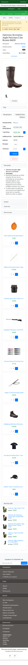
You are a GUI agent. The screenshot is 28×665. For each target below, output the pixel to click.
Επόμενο (22, 117)
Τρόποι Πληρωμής (8, 572)
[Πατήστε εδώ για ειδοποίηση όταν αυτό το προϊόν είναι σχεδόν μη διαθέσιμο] (24, 149)
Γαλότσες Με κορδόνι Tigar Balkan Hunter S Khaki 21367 (16, 525)
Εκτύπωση (14, 56)
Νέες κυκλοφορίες (8, 600)
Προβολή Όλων (20, 114)
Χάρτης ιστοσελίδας (9, 613)
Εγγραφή (24, 563)
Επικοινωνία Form (7, 625)
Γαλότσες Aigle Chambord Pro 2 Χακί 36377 (15, 541)
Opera (14, 29)
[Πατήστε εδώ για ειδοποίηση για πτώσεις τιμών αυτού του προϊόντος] (24, 132)
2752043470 (5, 628)
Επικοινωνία (4, 2)
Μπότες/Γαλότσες (20, 44)
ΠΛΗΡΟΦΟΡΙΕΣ (7, 618)
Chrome (11, 29)
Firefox (6, 29)
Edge (18, 29)
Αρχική (5, 586)
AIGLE (23, 47)
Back (4, 17)
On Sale (5, 602)
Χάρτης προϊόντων (8, 610)
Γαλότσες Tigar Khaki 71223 (16, 508)
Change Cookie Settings (10, 615)
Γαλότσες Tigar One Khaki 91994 (15, 533)
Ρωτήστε (14, 101)
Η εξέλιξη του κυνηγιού (10, 577)
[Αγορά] (16, 243)
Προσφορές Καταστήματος (10, 605)
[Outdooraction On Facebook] (14, 555)
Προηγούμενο (7, 114)
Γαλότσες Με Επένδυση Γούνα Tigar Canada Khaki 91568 (15, 516)
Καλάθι (5, 588)
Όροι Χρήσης (6, 574)
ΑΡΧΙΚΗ (10, 17)
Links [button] (18, 9)
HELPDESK (23, 2)
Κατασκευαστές (7, 608)
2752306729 (5, 632)
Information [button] (11, 9)
